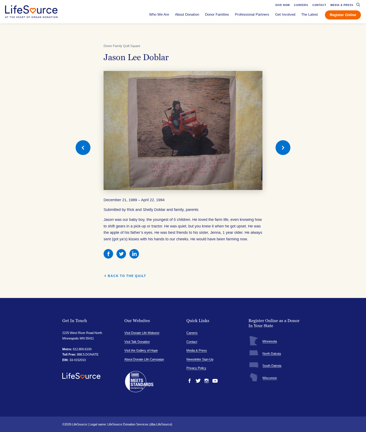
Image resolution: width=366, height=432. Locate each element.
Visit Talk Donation (137, 341)
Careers (192, 333)
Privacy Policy (196, 368)
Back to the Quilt (127, 276)
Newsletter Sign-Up (199, 359)
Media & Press (196, 350)
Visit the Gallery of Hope (141, 350)
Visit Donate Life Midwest (141, 333)
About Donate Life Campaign (144, 359)
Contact (191, 341)
